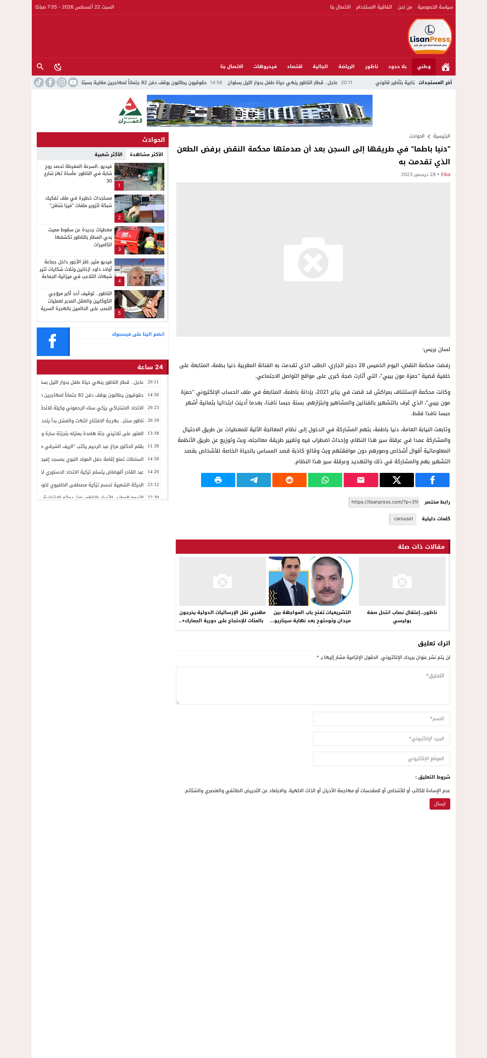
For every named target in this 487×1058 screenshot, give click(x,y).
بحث (40, 67)
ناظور (371, 66)
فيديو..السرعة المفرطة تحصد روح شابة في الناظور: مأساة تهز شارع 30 (78, 174)
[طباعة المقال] (218, 480)
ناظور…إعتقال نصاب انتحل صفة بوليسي (402, 616)
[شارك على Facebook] (432, 480)
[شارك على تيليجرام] (254, 480)
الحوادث (417, 135)
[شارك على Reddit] (289, 480)
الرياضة (346, 66)
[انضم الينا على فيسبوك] (49, 82)
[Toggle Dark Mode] (58, 66)
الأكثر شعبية (108, 154)
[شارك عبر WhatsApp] (325, 480)
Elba (445, 174)
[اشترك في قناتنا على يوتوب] (72, 82)
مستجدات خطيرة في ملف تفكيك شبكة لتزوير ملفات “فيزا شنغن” (78, 201)
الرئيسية (446, 67)
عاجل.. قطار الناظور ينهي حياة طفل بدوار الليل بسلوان (310, 82)
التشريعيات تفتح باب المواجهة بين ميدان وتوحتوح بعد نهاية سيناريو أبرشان (312, 620)
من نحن (405, 6)
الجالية (320, 66)
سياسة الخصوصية (435, 6)
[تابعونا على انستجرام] (61, 82)
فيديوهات (265, 66)
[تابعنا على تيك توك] (38, 82)
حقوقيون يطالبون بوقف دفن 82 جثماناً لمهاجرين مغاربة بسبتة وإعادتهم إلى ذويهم (149, 82)
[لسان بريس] (243, 36)
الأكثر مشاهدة (146, 154)
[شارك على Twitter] (396, 480)
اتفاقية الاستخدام (374, 6)
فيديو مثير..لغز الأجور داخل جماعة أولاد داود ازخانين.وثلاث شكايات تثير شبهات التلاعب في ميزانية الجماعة (76, 269)
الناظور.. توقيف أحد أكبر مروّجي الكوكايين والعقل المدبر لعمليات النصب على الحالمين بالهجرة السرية (76, 301)
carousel (403, 518)
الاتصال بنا (340, 6)
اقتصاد (295, 66)
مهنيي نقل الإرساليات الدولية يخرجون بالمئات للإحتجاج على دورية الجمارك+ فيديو (222, 620)
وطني (424, 66)
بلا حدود (397, 66)
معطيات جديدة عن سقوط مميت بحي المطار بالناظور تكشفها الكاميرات (80, 237)
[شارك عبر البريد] (360, 480)
